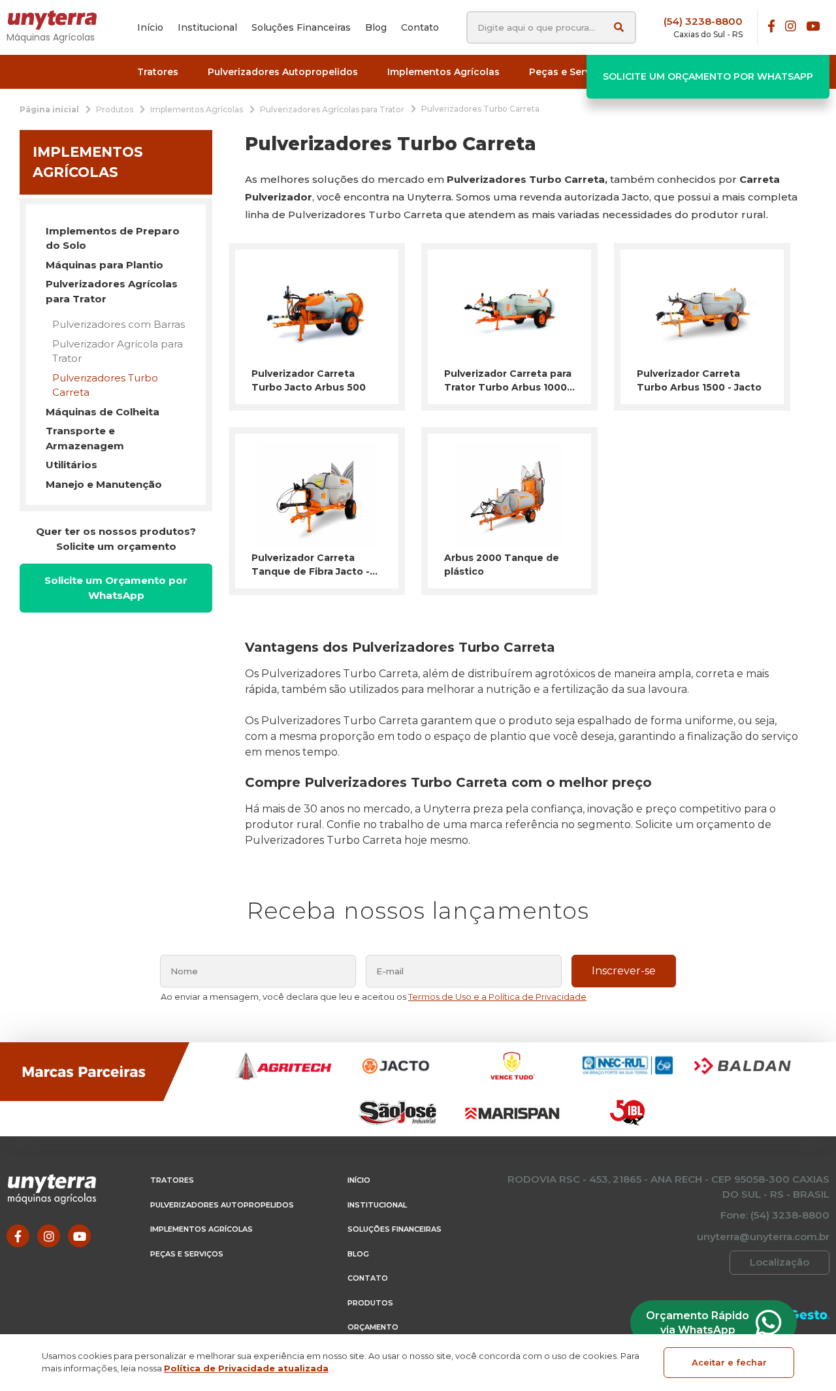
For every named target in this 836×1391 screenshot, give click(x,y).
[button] (158, 72)
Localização (779, 1262)
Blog (358, 1253)
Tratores (172, 1180)
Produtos (370, 1302)
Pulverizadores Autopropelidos (222, 1204)
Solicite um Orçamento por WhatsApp (708, 76)
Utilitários (71, 464)
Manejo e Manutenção (104, 484)
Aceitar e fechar (729, 1362)
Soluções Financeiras (394, 1229)
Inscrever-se (624, 971)
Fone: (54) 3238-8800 (774, 1215)
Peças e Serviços (186, 1253)
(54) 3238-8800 (703, 21)
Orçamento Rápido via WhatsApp (697, 1322)
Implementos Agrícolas (201, 1229)
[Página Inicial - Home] (59, 20)
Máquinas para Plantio (104, 265)
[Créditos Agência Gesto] (809, 1314)
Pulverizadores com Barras (118, 324)
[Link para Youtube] (813, 27)
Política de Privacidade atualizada (246, 1368)
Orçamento (372, 1327)
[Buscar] (619, 27)
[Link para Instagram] (790, 27)
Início (358, 1180)
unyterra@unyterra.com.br (763, 1236)
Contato (367, 1278)
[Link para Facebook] (771, 27)
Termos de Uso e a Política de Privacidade (497, 996)
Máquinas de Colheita (102, 412)
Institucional (377, 1204)
